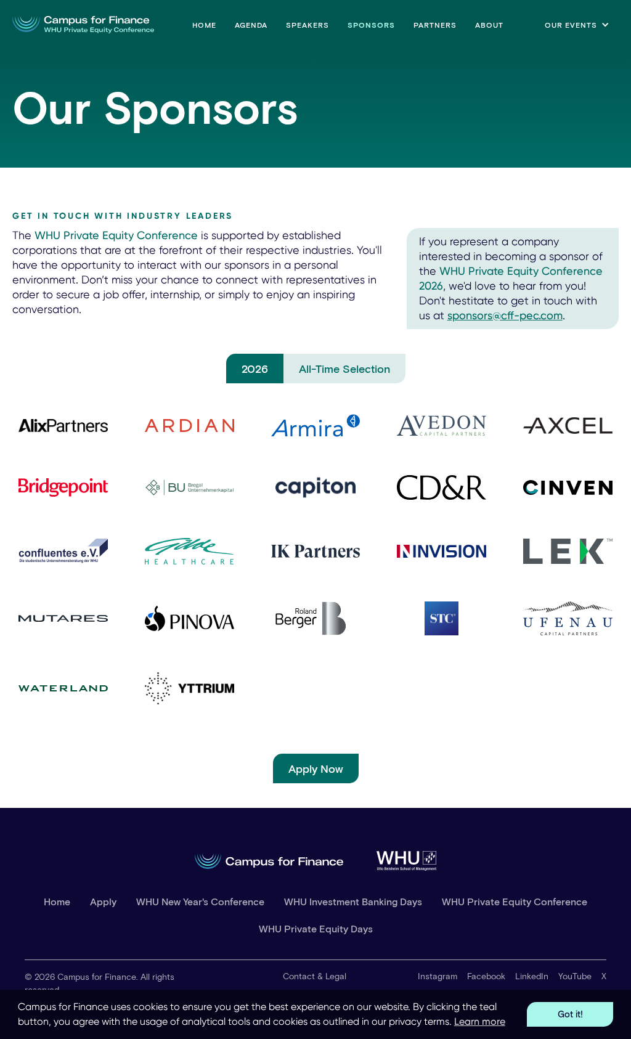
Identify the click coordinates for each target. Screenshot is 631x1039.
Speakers (307, 24)
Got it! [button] (570, 1014)
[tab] (254, 368)
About (489, 24)
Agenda (251, 24)
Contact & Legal (314, 976)
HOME (204, 24)
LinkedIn (531, 976)
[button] (577, 24)
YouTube (575, 976)
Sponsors (371, 25)
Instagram (437, 976)
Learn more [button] (479, 1021)
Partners (435, 24)
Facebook (486, 976)
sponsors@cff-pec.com (505, 315)
